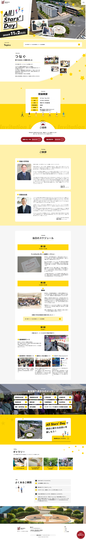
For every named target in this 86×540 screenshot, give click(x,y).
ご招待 (65, 528)
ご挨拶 (65, 530)
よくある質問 (66, 531)
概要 (65, 526)
